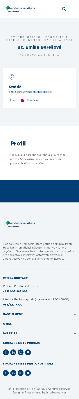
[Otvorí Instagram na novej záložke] (21, 352)
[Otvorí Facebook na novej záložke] (6, 352)
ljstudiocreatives (56, 392)
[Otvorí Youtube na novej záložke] (28, 352)
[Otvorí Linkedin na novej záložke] (13, 352)
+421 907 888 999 (15, 291)
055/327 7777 (13, 304)
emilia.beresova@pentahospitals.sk (31, 92)
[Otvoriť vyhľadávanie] (64, 9)
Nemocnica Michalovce (50, 40)
